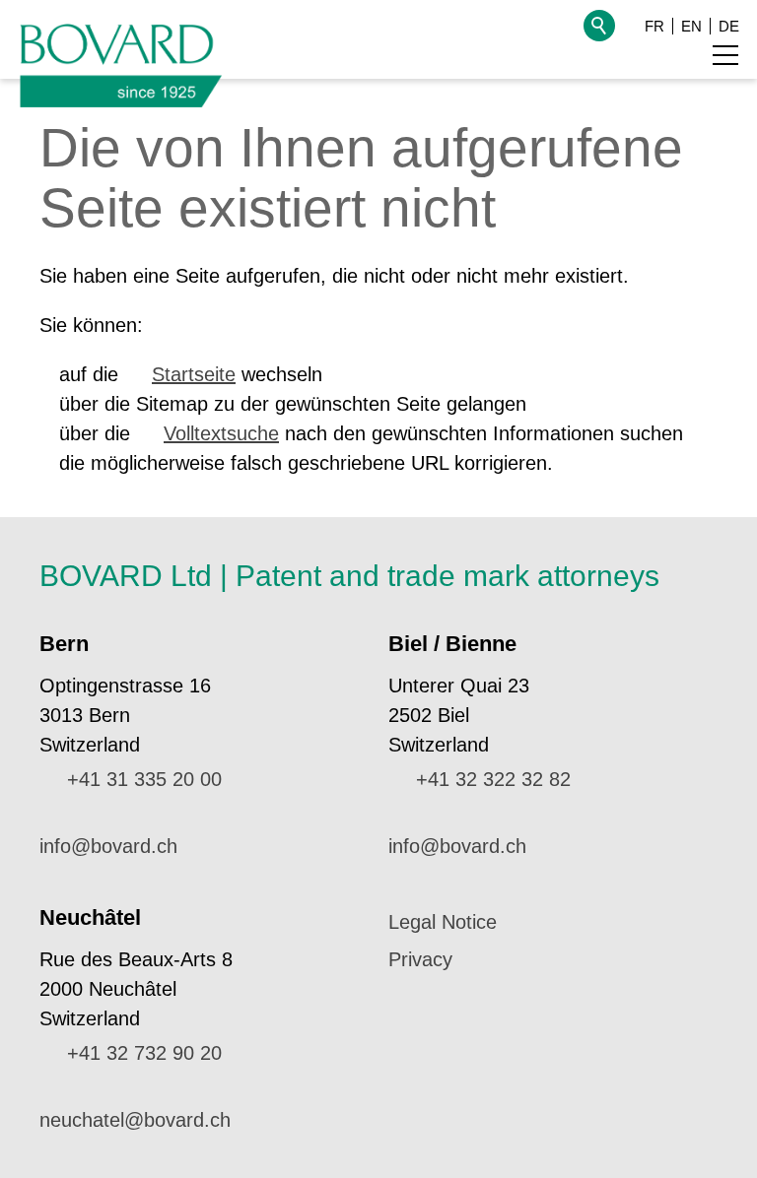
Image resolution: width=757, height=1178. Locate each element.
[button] (725, 55)
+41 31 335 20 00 (144, 779)
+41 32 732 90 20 (144, 1053)
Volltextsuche (221, 433)
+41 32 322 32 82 (493, 779)
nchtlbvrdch (135, 1120)
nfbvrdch (110, 846)
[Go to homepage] (121, 60)
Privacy (420, 959)
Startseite (194, 374)
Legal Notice (442, 922)
